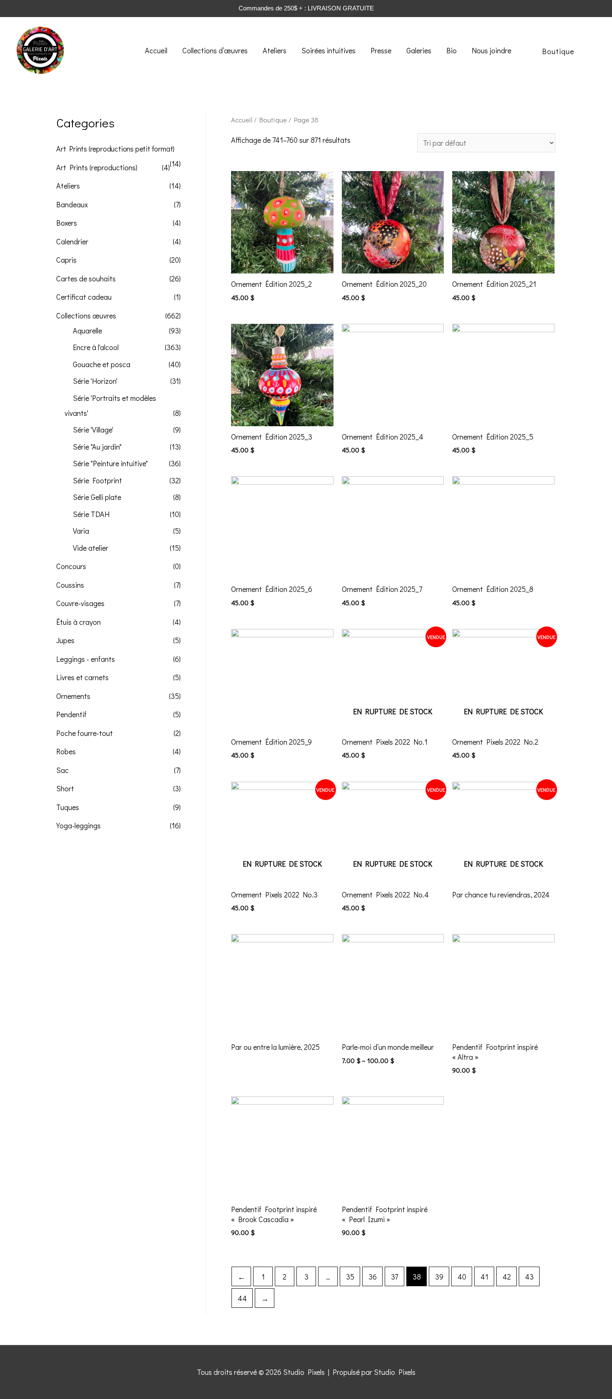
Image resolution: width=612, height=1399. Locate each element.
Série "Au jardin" (97, 447)
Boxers (66, 223)
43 (529, 1277)
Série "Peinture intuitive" (110, 463)
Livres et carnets (82, 677)
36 (372, 1277)
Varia (81, 531)
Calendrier (72, 241)
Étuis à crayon (78, 622)
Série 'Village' (93, 430)
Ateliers (274, 50)
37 (394, 1277)
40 (462, 1277)
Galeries (418, 50)
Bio (451, 50)
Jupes (65, 640)
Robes (66, 751)
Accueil (156, 50)
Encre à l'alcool (96, 347)
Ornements (73, 696)
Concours (71, 566)
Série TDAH (91, 514)
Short (65, 788)
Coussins (70, 585)
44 (242, 1298)
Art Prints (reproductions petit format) (115, 149)
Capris (66, 260)
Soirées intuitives (328, 50)
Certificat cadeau (84, 297)
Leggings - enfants (85, 659)
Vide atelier (90, 548)
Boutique (273, 119)
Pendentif (71, 714)
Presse (381, 50)
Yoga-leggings (78, 825)
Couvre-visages (80, 603)
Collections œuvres (86, 316)
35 (350, 1277)
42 (507, 1277)
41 (484, 1277)
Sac (62, 770)
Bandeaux (72, 204)
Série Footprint (97, 480)
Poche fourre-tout (84, 733)
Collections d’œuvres (215, 50)
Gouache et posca (101, 364)
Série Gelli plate (97, 497)
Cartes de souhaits (86, 278)
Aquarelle (87, 330)
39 (439, 1277)
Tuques (67, 807)
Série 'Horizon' (95, 381)
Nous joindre (491, 50)
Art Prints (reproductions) (96, 167)
